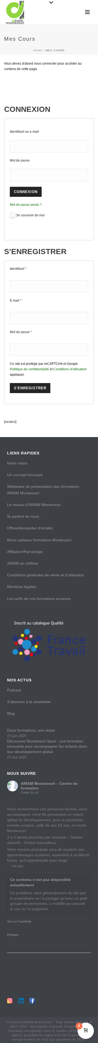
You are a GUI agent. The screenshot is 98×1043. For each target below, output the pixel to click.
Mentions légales (21, 586)
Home (37, 50)
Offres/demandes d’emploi (30, 528)
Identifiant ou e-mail (24, 132)
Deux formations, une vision (31, 730)
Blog (11, 713)
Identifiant (18, 269)
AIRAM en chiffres (22, 563)
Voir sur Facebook (19, 921)
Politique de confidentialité (29, 369)
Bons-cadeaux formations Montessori (39, 540)
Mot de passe (20, 160)
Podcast (14, 690)
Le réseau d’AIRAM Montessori (34, 504)
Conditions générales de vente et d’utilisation (45, 575)
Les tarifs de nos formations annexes (39, 598)
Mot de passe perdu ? (26, 205)
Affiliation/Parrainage (25, 551)
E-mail (16, 300)
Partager (13, 934)
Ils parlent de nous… (25, 516)
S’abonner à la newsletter (29, 702)
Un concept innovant (24, 475)
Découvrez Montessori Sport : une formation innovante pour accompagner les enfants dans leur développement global (47, 746)
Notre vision (17, 463)
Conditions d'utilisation (70, 369)
